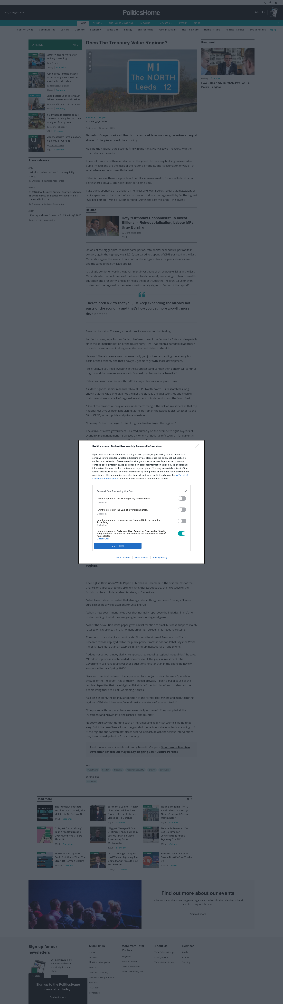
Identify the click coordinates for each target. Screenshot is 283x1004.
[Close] (198, 447)
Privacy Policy (160, 557)
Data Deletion (123, 557)
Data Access (141, 557)
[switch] (182, 498)
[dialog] (141, 502)
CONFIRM (118, 546)
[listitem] (141, 491)
